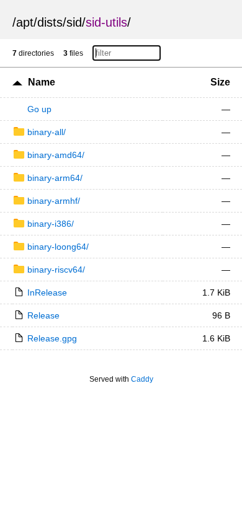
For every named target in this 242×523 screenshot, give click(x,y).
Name (41, 82)
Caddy (142, 379)
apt (25, 22)
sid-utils (106, 22)
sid (74, 22)
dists (50, 22)
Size (220, 82)
